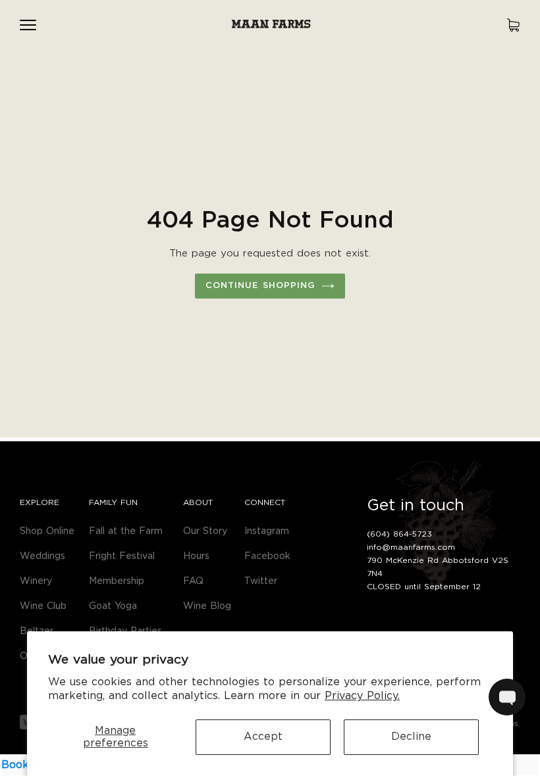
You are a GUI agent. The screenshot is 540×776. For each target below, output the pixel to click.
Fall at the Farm (126, 531)
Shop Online (47, 531)
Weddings (42, 556)
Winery (36, 581)
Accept (263, 736)
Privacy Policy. (362, 696)
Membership (116, 581)
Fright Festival (122, 556)
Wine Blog (207, 606)
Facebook (267, 556)
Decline (411, 736)
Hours (196, 556)
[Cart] (513, 25)
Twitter (260, 581)
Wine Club (43, 606)
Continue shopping (260, 286)
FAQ (193, 581)
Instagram (266, 531)
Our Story (205, 531)
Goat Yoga (113, 606)
